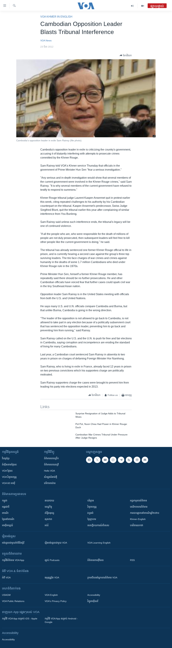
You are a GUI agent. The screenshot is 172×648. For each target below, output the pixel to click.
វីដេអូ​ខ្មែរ (5, 458)
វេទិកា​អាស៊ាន (50, 483)
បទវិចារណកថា (136, 525)
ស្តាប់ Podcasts (52, 560)
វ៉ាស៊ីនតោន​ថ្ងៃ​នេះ (9, 464)
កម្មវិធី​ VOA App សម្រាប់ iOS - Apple (19, 618)
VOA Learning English (99, 542)
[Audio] (132, 5)
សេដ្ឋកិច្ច (48, 506)
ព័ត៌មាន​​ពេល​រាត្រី (51, 464)
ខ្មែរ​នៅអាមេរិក (8, 519)
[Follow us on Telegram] (121, 460)
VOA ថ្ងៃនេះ (7, 470)
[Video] (143, 5)
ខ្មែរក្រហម (91, 519)
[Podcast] (137, 460)
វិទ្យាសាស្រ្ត (92, 506)
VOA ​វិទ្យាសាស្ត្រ (9, 477)
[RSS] (129, 460)
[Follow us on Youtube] (105, 460)
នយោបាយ (49, 500)
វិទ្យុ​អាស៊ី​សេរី (92, 601)
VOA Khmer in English (56, 16)
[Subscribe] (145, 460)
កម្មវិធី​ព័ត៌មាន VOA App (13, 560)
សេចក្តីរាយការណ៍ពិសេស (98, 525)
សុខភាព (48, 519)
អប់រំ (46, 525)
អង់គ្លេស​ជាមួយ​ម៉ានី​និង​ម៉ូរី (13, 542)
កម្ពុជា (4, 500)
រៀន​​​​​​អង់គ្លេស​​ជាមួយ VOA (56, 542)
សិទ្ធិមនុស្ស (49, 513)
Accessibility (93, 595)
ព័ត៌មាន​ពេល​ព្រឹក (51, 458)
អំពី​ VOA (6, 577)
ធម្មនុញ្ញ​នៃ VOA (52, 577)
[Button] (126, 55)
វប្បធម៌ (90, 513)
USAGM (6, 595)
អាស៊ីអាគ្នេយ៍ (7, 525)
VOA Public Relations (13, 601)
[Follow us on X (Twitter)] (97, 460)
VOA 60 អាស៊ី (8, 483)
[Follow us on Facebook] (89, 460)
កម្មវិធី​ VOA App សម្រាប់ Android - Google (61, 620)
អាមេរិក (5, 513)
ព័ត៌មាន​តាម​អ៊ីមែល (95, 560)
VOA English (51, 595)
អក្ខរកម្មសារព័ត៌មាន (138, 500)
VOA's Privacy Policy (56, 601)
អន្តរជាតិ (5, 506)
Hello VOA (49, 470)
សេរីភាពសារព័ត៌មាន (138, 506)
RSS (132, 560)
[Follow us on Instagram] (113, 460)
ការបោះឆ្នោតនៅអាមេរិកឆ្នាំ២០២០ (144, 513)
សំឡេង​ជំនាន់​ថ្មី (50, 477)
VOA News (46, 40)
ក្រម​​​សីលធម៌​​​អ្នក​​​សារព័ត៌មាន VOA (102, 577)
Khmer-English (138, 519)
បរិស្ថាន (90, 500)
